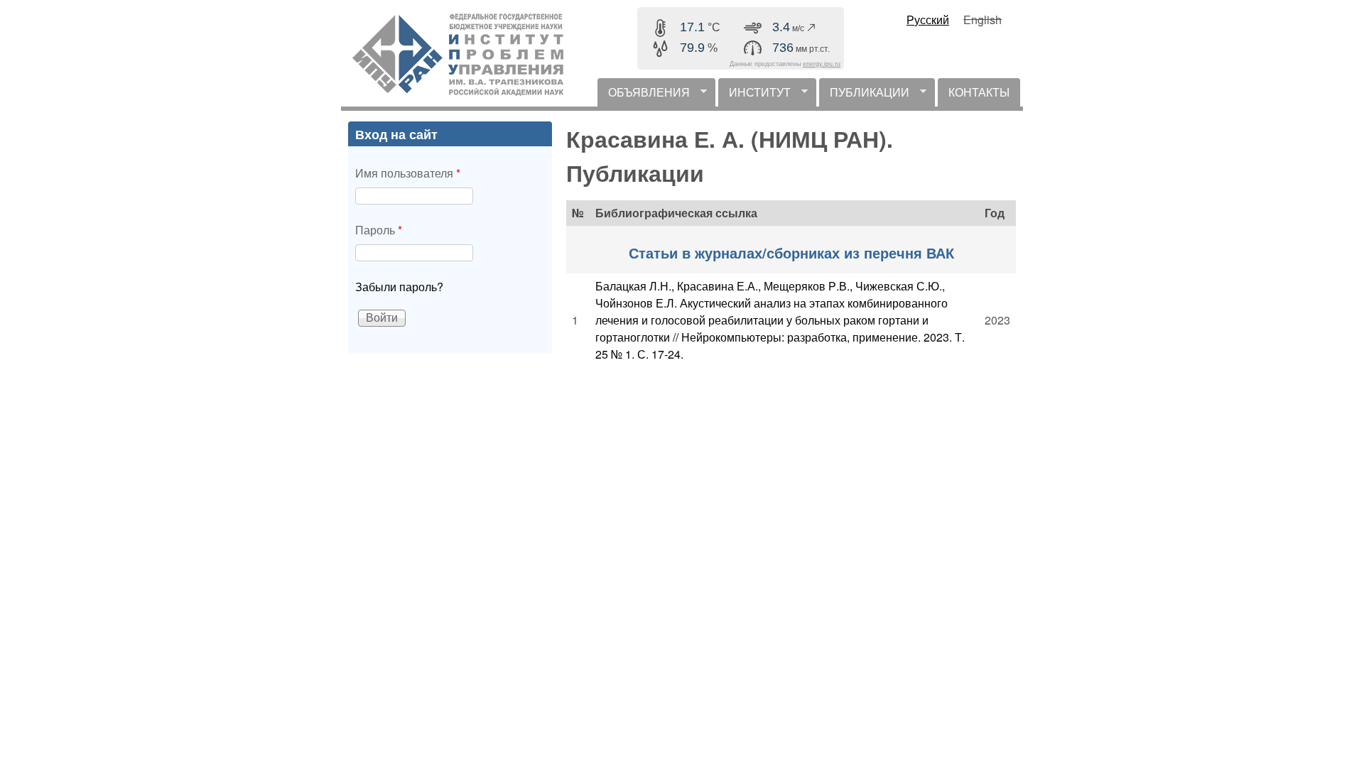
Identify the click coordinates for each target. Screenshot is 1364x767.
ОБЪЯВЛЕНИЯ (643, 95)
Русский (927, 19)
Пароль (378, 230)
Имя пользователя (407, 173)
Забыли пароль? (399, 286)
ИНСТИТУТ (754, 95)
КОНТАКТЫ (979, 92)
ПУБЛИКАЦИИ (864, 95)
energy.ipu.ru (821, 63)
